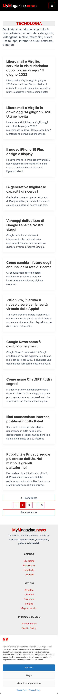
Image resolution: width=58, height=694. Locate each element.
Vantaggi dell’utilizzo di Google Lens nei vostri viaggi (25, 225)
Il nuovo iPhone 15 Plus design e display (25, 151)
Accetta (29, 667)
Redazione (29, 565)
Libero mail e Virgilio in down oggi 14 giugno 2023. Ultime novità (28, 112)
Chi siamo (29, 560)
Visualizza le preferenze (29, 683)
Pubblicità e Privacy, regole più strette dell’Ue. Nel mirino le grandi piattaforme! (28, 460)
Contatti (29, 574)
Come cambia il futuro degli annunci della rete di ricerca (29, 264)
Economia (29, 599)
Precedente (29, 497)
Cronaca (29, 594)
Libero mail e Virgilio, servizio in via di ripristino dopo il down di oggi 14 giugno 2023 (27, 68)
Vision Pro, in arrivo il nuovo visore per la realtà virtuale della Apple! (27, 304)
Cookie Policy (21, 690)
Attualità (29, 590)
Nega (29, 675)
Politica (29, 603)
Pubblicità (29, 570)
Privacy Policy (34, 690)
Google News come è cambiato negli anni (23, 344)
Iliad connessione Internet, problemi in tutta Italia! (28, 419)
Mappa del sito (29, 608)
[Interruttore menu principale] (52, 5)
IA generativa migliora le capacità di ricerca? (26, 189)
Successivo (29, 512)
